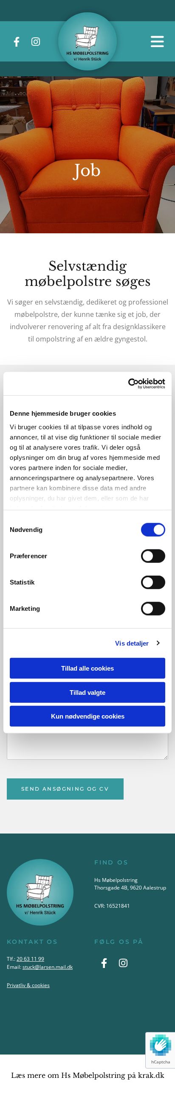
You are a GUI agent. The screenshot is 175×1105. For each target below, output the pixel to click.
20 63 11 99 (30, 958)
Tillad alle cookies (87, 668)
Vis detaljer (132, 642)
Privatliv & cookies (28, 985)
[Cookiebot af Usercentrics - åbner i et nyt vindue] (128, 383)
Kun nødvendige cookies (87, 716)
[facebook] (16, 41)
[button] (146, 41)
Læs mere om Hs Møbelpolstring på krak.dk (87, 1075)
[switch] (153, 556)
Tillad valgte (87, 692)
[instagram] (35, 41)
